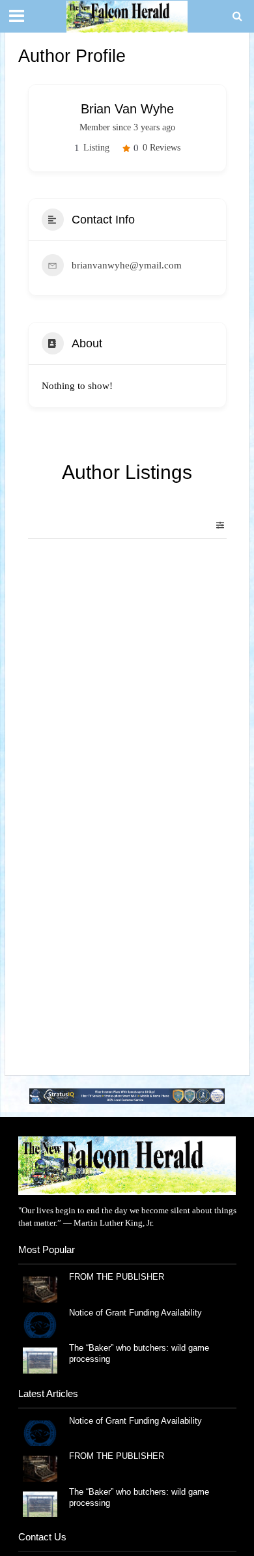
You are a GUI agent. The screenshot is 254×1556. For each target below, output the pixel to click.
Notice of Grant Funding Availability (135, 1313)
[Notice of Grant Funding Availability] (40, 1324)
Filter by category (215, 525)
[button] (127, 1096)
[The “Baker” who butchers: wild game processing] (40, 1359)
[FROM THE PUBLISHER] (40, 1288)
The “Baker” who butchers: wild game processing (139, 1354)
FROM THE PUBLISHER (119, 1277)
